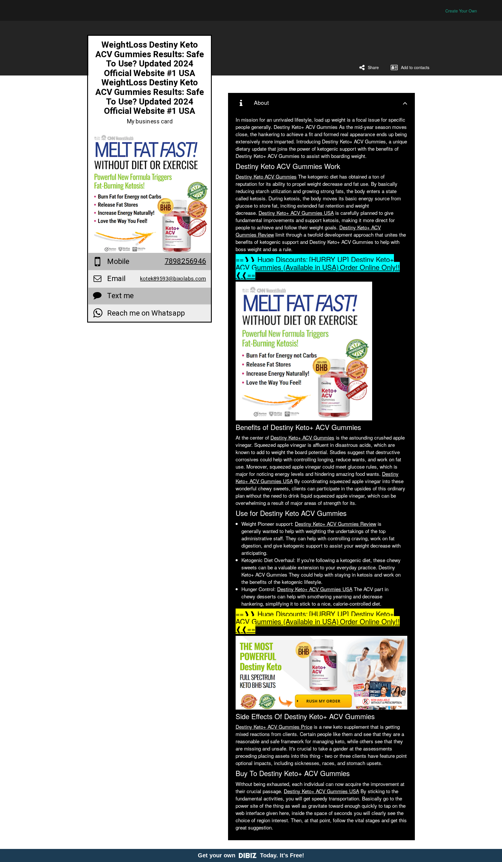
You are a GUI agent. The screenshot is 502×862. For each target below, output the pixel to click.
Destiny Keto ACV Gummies (266, 176)
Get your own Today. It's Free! (251, 855)
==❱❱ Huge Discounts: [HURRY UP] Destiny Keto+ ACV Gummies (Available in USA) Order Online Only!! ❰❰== (318, 267)
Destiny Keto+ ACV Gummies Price (274, 726)
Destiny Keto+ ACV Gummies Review (335, 523)
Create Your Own (461, 11)
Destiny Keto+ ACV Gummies (302, 437)
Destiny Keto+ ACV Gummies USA (296, 212)
